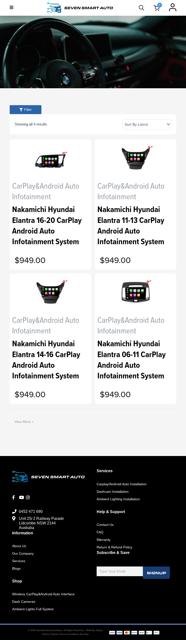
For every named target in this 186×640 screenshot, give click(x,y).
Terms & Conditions (69, 634)
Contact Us (105, 525)
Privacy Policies (50, 634)
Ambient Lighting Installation (118, 499)
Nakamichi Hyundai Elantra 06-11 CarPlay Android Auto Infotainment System (131, 359)
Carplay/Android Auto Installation (122, 484)
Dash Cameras (23, 601)
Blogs (16, 568)
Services (18, 561)
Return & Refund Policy (114, 547)
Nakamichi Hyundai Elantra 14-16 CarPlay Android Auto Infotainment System (46, 359)
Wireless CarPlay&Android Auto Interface (43, 594)
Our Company (23, 553)
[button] (11, 7)
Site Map (84, 634)
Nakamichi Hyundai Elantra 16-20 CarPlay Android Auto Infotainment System (47, 225)
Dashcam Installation (113, 491)
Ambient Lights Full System (33, 609)
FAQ (100, 532)
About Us (19, 546)
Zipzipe (99, 630)
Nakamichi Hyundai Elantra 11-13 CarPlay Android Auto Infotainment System (130, 225)
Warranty (103, 540)
